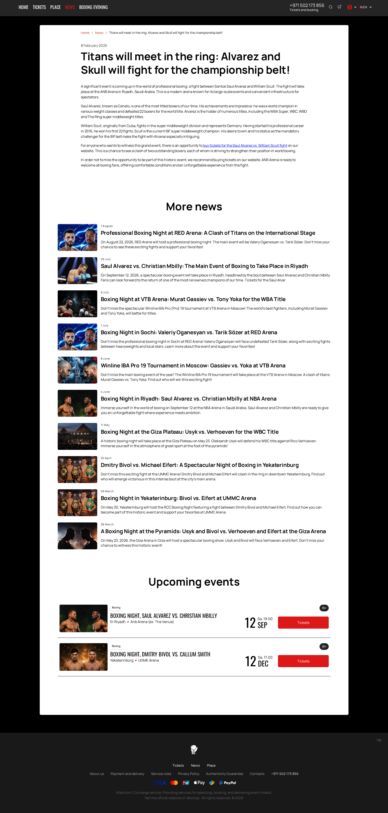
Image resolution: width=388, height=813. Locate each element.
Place (55, 7)
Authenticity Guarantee (224, 773)
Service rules (161, 773)
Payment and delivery (127, 773)
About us (97, 773)
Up (379, 740)
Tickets (39, 7)
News (70, 7)
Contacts (257, 773)
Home (23, 7)
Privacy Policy (188, 773)
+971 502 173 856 (307, 5)
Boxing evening (93, 7)
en (365, 7)
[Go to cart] (339, 7)
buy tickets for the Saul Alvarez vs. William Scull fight (245, 145)
